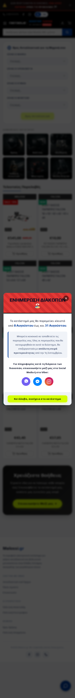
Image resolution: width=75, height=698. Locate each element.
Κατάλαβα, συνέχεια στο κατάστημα (37, 398)
